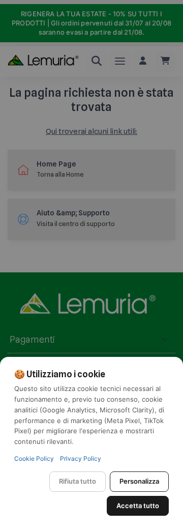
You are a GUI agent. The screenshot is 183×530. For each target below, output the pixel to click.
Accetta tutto (137, 505)
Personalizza (139, 481)
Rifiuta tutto (77, 481)
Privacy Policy (80, 458)
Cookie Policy (34, 458)
